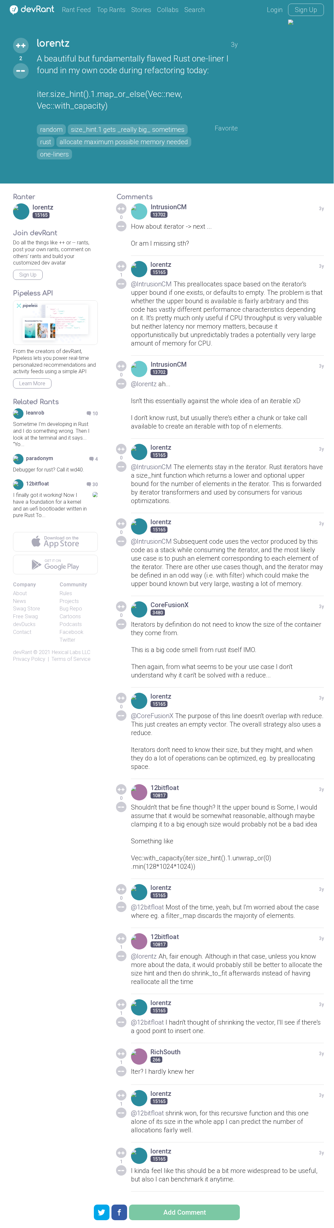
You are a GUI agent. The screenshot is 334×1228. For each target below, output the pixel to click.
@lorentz (144, 384)
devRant (22, 652)
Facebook (71, 632)
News (19, 601)
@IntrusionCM (151, 284)
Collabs (168, 10)
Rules (66, 593)
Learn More (32, 383)
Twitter (67, 640)
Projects (69, 601)
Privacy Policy (29, 659)
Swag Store (26, 609)
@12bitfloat (147, 907)
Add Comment (184, 1212)
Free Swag (25, 616)
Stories (141, 10)
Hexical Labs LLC (71, 652)
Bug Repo (71, 609)
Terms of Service (71, 659)
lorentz (53, 43)
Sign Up (306, 10)
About (20, 593)
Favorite (226, 128)
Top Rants (111, 10)
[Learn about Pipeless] (55, 322)
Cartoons (70, 616)
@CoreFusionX (152, 716)
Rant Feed (76, 10)
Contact (22, 632)
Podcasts (71, 624)
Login (275, 10)
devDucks (24, 624)
